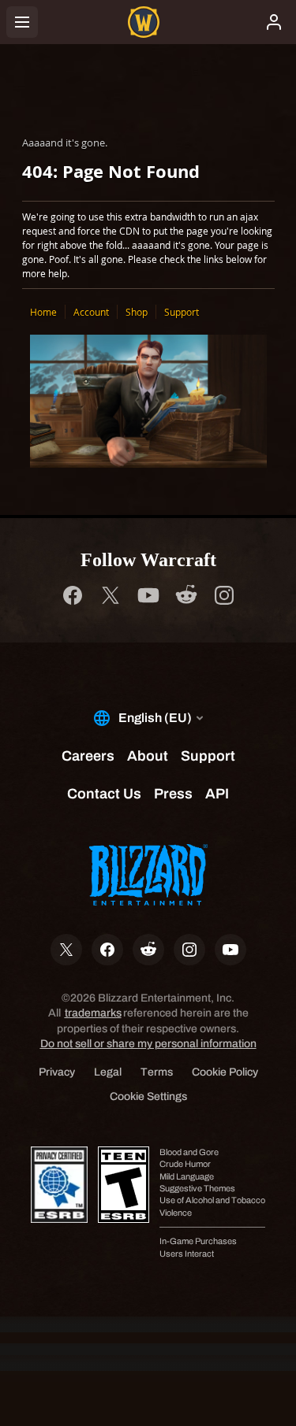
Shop (137, 312)
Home (43, 312)
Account (91, 312)
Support (181, 312)
